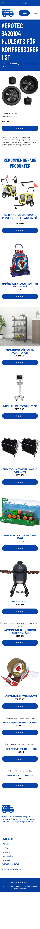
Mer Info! (20, 128)
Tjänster (6, 844)
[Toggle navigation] (35, 13)
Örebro (6, 3)
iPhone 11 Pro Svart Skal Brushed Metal (20, 749)
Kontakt (11, 886)
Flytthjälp (14, 113)
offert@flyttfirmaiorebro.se (30, 3)
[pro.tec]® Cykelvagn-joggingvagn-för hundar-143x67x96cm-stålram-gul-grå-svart (20, 218)
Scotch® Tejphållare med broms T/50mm (20, 696)
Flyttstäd (6, 860)
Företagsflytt (8, 856)
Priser (24, 13)
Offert (5, 848)
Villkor (18, 886)
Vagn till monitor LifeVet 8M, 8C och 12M (20, 406)
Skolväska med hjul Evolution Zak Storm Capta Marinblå (20, 285)
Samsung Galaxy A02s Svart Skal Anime (20, 722)
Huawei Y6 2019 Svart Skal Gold (20, 775)
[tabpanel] (20, 90)
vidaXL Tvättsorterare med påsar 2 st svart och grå (20, 470)
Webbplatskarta (20, 889)
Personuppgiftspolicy (29, 886)
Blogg (5, 886)
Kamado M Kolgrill (20, 601)
